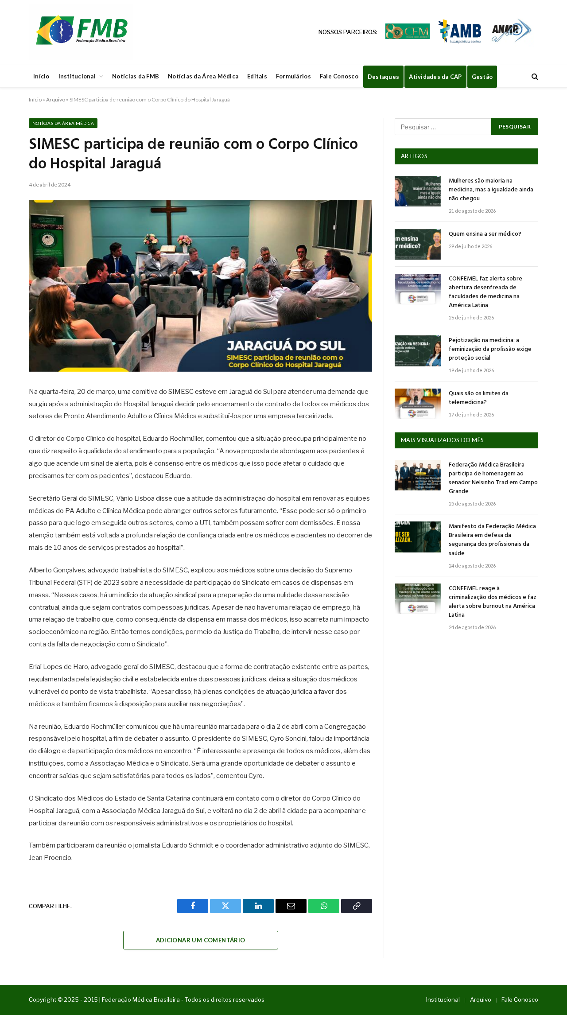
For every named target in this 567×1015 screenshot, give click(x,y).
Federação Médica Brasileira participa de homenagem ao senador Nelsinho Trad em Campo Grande (493, 478)
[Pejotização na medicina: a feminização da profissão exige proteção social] (418, 350)
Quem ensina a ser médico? (485, 234)
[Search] (534, 76)
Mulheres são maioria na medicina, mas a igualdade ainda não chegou (491, 190)
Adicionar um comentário (200, 940)
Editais (257, 76)
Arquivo (55, 99)
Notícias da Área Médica (203, 76)
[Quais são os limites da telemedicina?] (418, 404)
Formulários (293, 76)
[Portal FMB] (81, 32)
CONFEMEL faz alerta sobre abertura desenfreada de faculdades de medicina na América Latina (485, 292)
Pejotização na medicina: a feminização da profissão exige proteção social (490, 349)
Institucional (77, 76)
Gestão (482, 76)
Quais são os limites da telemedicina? (479, 398)
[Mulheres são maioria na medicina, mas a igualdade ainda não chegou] (418, 191)
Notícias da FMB (135, 76)
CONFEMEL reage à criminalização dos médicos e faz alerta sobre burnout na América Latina (492, 602)
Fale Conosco (339, 76)
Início (41, 76)
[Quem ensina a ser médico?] (418, 244)
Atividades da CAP (435, 76)
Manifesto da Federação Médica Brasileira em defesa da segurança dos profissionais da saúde (492, 540)
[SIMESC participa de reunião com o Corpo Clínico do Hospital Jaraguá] (200, 286)
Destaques (383, 76)
